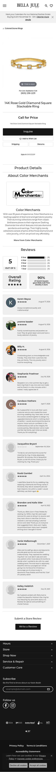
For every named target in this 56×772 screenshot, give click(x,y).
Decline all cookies (18, 765)
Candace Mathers (26, 401)
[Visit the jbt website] (28, 731)
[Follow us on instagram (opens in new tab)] (13, 705)
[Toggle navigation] (4, 6)
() (48, 257)
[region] (28, 63)
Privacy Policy (16, 746)
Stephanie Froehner (28, 374)
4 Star (23, 260)
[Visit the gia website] (9, 723)
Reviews (28, 250)
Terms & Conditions (37, 746)
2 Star (23, 266)
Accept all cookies (38, 765)
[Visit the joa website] (40, 723)
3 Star (23, 263)
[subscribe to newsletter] (48, 689)
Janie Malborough (27, 541)
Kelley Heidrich (25, 586)
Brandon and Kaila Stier (30, 503)
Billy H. (21, 347)
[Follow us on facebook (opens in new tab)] (6, 705)
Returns (40, 144)
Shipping (15, 144)
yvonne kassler (25, 322)
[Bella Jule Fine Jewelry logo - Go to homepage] (28, 5)
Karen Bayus (24, 299)
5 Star (23, 257)
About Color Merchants (28, 176)
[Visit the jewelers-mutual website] (30, 723)
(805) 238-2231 (28, 93)
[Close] (52, 17)
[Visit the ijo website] (19, 723)
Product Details (28, 168)
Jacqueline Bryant (27, 444)
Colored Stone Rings (14, 28)
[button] (46, 6)
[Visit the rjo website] (48, 723)
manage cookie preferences (30, 758)
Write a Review (28, 627)
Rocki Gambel (24, 473)
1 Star (24, 269)
